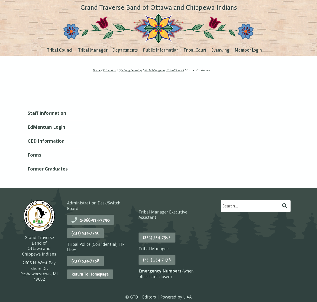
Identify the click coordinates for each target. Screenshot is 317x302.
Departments (125, 50)
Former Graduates (48, 169)
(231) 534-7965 (157, 237)
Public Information (161, 50)
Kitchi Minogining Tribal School (164, 70)
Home (96, 70)
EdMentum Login (46, 127)
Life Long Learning (130, 70)
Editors (149, 297)
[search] (251, 205)
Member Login (248, 50)
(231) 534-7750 (85, 233)
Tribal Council (60, 50)
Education (109, 70)
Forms (34, 155)
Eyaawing (220, 50)
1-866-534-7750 (95, 220)
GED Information (46, 141)
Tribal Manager (92, 50)
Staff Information (47, 113)
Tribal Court (195, 50)
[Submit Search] (285, 205)
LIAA (187, 297)
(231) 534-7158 (85, 261)
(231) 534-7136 (157, 259)
